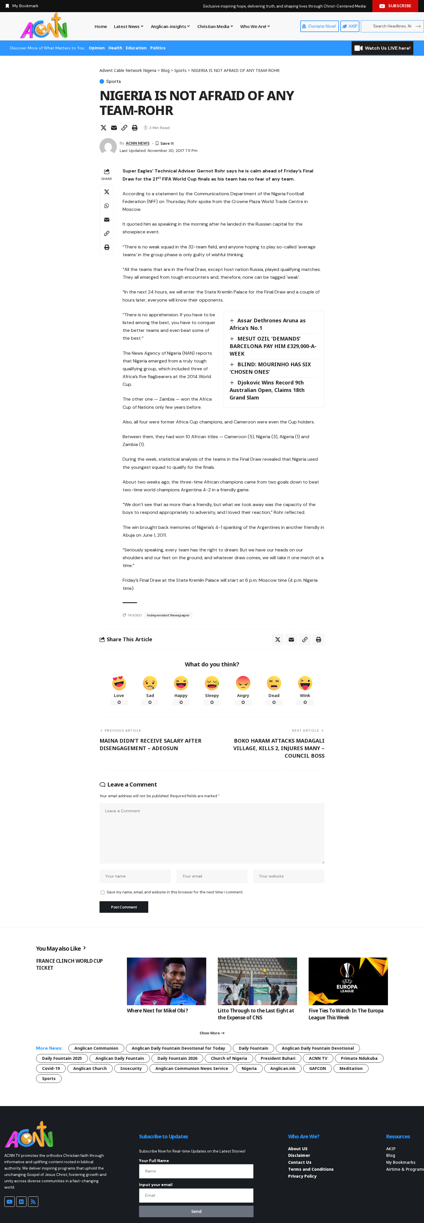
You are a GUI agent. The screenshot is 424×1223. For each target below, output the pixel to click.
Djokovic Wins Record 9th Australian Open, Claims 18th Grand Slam (267, 390)
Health (115, 48)
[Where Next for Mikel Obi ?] (166, 981)
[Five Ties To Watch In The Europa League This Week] (348, 981)
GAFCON (317, 1068)
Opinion (97, 48)
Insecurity (131, 1068)
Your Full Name (154, 1160)
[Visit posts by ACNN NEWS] (108, 146)
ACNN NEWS (137, 143)
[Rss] (33, 1201)
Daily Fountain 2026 (177, 1058)
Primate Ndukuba (359, 1058)
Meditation (351, 1068)
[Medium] (21, 1201)
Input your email (155, 1184)
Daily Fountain (253, 1048)
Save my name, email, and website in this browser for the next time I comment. (175, 892)
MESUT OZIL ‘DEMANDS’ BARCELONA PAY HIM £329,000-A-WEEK (273, 346)
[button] (124, 127)
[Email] (114, 127)
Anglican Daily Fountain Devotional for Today (178, 1048)
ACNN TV (318, 1058)
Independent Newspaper (168, 615)
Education (136, 48)
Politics (158, 48)
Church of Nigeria (229, 1058)
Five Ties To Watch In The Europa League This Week (346, 1014)
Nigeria (249, 1068)
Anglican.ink (283, 1068)
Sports (113, 81)
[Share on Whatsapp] (107, 206)
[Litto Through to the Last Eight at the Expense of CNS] (257, 981)
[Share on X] (104, 127)
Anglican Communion (96, 1048)
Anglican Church (90, 1068)
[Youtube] (9, 1201)
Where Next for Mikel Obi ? (157, 1010)
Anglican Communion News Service (191, 1068)
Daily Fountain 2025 (62, 1058)
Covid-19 (51, 1068)
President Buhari (278, 1058)
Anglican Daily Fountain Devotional (318, 1048)
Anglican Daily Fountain (119, 1058)
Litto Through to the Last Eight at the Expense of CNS (256, 1014)
